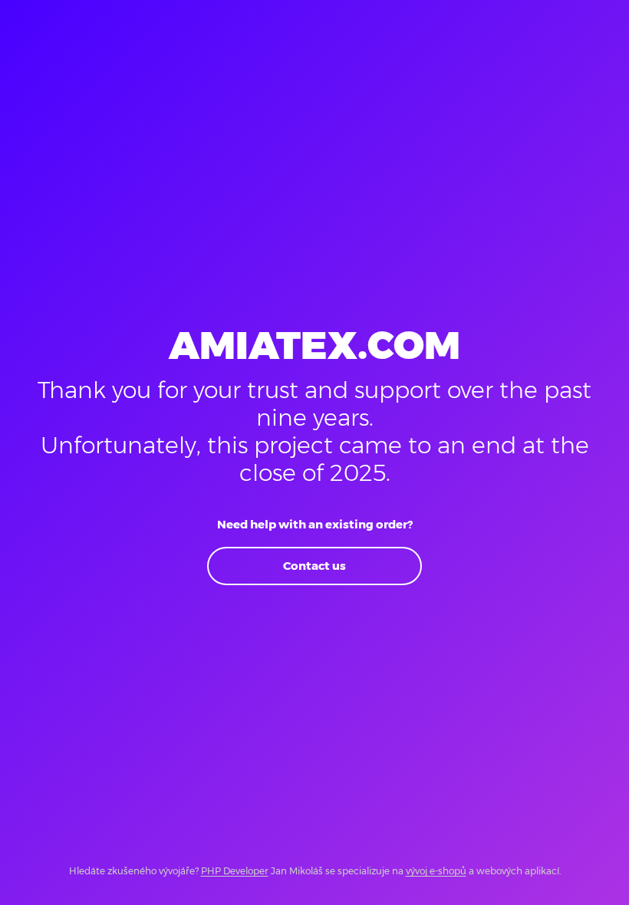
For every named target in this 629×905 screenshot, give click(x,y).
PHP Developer (234, 871)
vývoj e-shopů (436, 871)
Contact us (314, 565)
